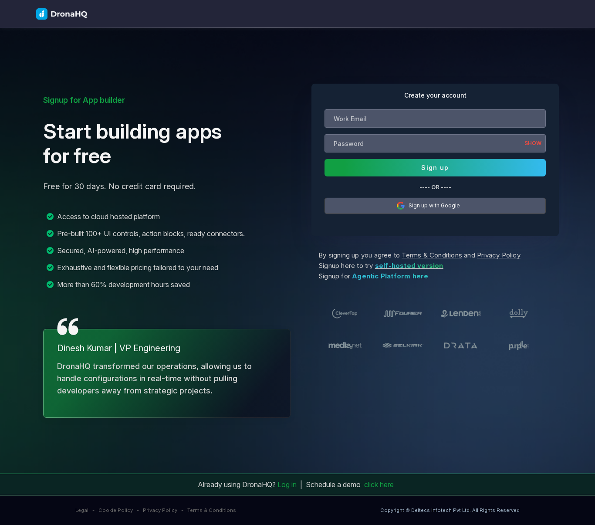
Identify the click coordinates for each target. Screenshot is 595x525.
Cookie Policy (115, 510)
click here (379, 484)
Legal (81, 510)
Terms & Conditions (211, 510)
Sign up (435, 167)
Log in (287, 484)
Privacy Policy (160, 510)
